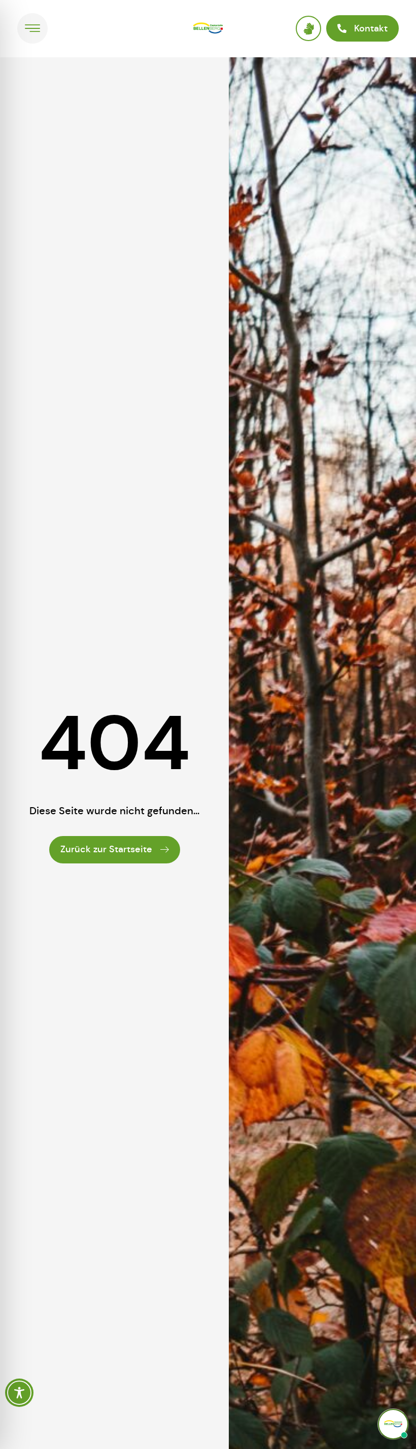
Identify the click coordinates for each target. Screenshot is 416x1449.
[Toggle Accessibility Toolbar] (19, 1393)
